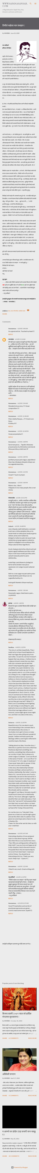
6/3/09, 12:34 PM (23, 431)
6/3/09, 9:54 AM (23, 403)
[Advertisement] (19, 962)
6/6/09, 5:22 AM (23, 866)
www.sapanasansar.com (15, 4)
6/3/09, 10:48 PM (20, 526)
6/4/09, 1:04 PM (19, 603)
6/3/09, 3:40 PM (23, 442)
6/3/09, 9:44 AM (23, 328)
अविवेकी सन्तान (9, 1074)
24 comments (14, 1156)
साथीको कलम (22, 311)
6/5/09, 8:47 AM (23, 833)
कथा (9, 311)
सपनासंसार (11, 339)
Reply (10, 334)
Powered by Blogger (21, 1167)
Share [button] (4, 314)
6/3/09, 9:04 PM (23, 482)
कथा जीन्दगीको (14, 311)
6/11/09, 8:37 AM (23, 903)
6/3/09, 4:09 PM (23, 457)
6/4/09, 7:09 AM (23, 590)
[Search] (30, 3)
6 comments (13, 1038)
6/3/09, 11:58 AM (23, 416)
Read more (32, 1038)
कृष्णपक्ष (10, 603)
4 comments (13, 1095)
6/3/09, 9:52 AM (20, 339)
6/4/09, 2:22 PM (21, 647)
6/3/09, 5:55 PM (23, 472)
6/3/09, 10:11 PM (21, 498)
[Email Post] (28, 311)
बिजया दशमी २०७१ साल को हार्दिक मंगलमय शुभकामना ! (16, 1015)
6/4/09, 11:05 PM (21, 722)
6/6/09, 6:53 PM (21, 877)
